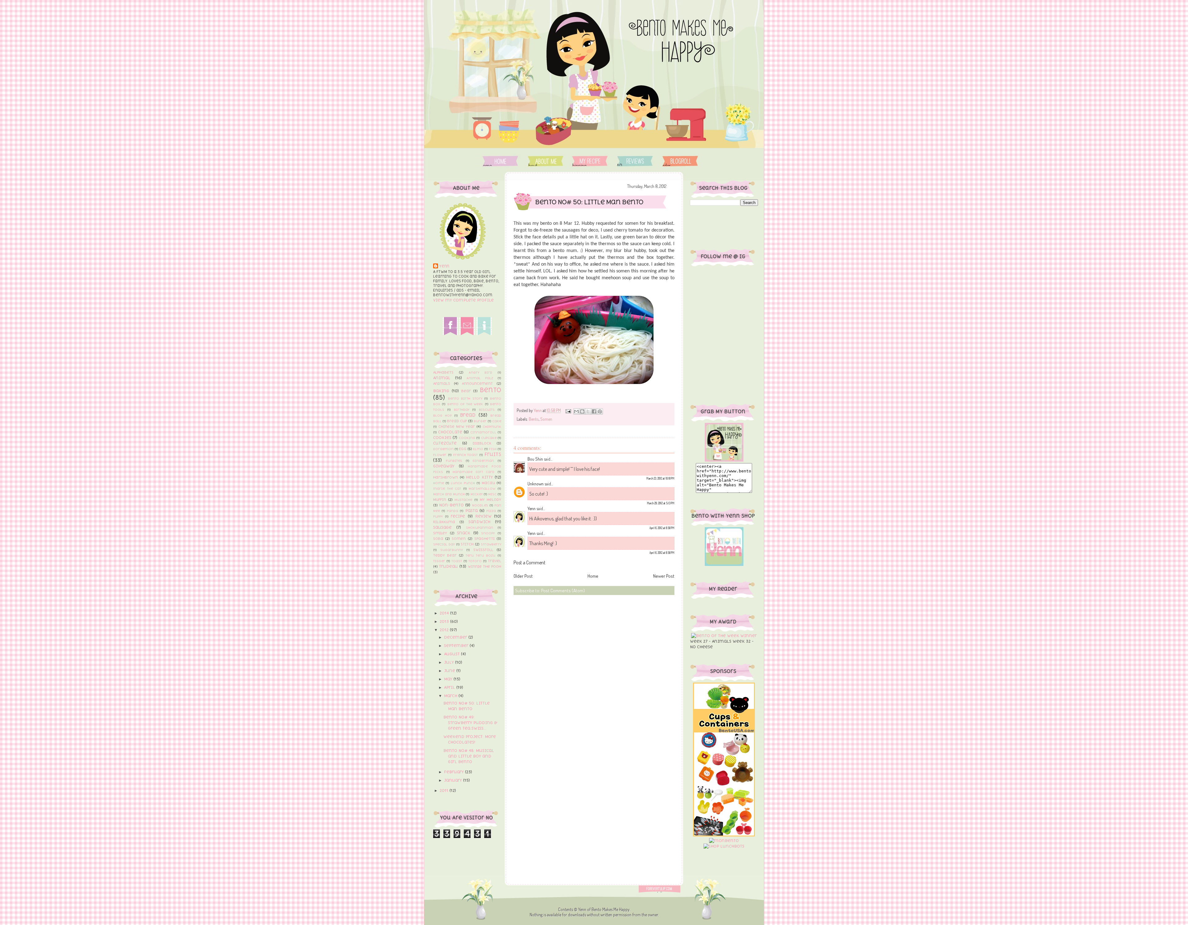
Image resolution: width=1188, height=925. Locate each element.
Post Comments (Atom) (563, 590)
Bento (490, 390)
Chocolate (450, 432)
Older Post (523, 576)
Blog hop (442, 415)
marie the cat (447, 488)
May (449, 679)
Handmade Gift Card (473, 472)
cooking (467, 438)
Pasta (471, 510)
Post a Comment (529, 562)
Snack (463, 533)
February (454, 772)
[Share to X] (588, 411)
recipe (458, 516)
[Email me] (467, 334)
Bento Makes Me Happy (611, 909)
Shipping (589, 161)
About (545, 161)
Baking (441, 391)
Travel (494, 561)
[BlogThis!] (582, 411)
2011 (445, 790)
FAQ (634, 161)
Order (680, 161)
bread (468, 415)
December (456, 637)
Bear (466, 391)
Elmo (478, 449)
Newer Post (663, 576)
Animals (441, 383)
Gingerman (483, 461)
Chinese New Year (456, 426)
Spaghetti (484, 538)
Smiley (440, 533)
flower (439, 455)
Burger (480, 421)
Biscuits (487, 409)
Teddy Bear (445, 555)
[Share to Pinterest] (600, 411)
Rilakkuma (444, 522)
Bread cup (457, 421)
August (452, 654)
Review (483, 516)
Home (500, 161)
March (451, 695)
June (450, 670)
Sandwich (479, 521)
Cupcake (489, 438)
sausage (442, 527)
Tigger (439, 561)
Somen (459, 538)
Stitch (467, 544)
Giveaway (443, 466)
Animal (441, 378)
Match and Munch (449, 494)
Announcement (477, 383)
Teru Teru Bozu (480, 555)
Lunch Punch (463, 483)
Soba (438, 538)
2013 (445, 621)
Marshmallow (482, 488)
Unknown (535, 483)
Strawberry (491, 544)
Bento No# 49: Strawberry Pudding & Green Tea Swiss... (470, 723)
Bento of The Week (465, 404)
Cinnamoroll (483, 432)
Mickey (477, 494)
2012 (445, 630)
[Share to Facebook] (594, 411)
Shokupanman (479, 527)
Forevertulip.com (663, 888)
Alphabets (443, 372)
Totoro (475, 561)
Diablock (482, 443)
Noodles (480, 505)
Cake (496, 421)
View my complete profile (463, 300)
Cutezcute (445, 443)
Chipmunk (492, 426)
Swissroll (483, 550)
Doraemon (443, 449)
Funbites (454, 461)
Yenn (444, 266)
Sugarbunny (451, 550)
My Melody (490, 499)
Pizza (491, 511)
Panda (452, 511)
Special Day (444, 544)
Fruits (492, 454)
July (449, 662)
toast (456, 561)
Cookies (442, 437)
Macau (488, 483)
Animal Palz (480, 378)
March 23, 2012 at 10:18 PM (660, 478)
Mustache (463, 500)
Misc (492, 494)
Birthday (461, 409)
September (457, 645)
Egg (463, 449)
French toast (465, 455)
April (450, 687)
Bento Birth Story (465, 398)
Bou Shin (535, 459)
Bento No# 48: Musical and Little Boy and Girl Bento (468, 756)
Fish (493, 449)
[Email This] (576, 411)
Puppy (438, 516)
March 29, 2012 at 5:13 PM (660, 503)
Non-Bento (451, 505)
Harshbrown (445, 477)
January (453, 780)
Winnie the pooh (484, 566)
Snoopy (488, 533)
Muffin (439, 499)
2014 (445, 613)
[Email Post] (568, 410)
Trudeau (448, 566)
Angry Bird (480, 372)
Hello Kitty (479, 477)
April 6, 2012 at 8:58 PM (661, 528)
